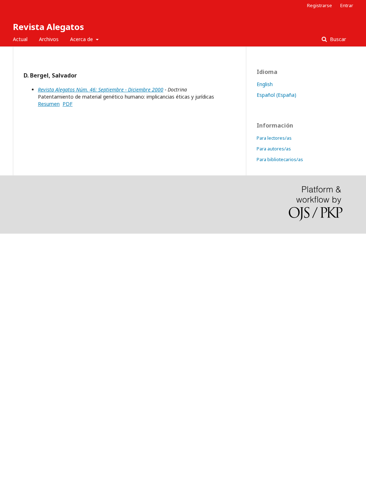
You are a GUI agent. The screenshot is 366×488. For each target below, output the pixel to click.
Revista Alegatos (48, 27)
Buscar (337, 39)
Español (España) (276, 94)
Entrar (346, 5)
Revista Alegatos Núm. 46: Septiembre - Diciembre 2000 (100, 89)
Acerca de (82, 39)
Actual (20, 39)
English (265, 84)
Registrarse (319, 5)
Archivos (49, 39)
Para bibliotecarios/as (280, 159)
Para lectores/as (274, 138)
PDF (68, 103)
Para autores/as (274, 148)
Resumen (49, 103)
